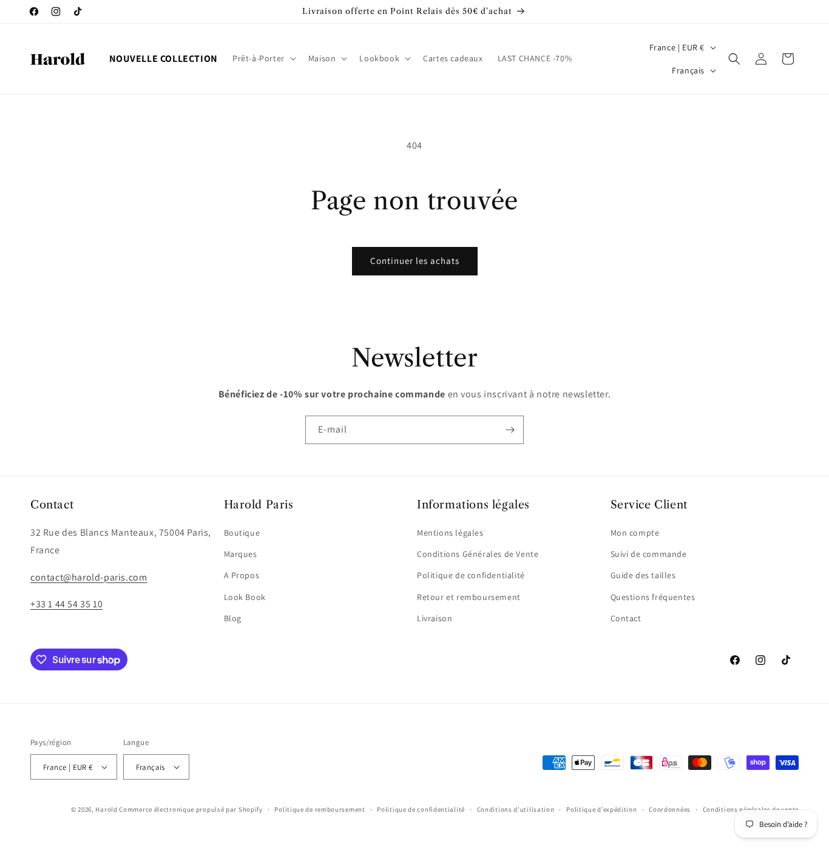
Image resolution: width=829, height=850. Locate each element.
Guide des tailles (643, 575)
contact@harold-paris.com (88, 577)
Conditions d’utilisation (516, 809)
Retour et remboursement (469, 597)
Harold (106, 809)
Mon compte (635, 532)
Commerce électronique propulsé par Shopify (190, 809)
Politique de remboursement (319, 809)
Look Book (245, 597)
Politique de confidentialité (471, 575)
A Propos (242, 575)
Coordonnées (670, 809)
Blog (233, 618)
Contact (626, 618)
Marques (240, 553)
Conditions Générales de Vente (477, 553)
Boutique (242, 532)
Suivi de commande (649, 553)
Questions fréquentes (653, 597)
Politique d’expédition (601, 809)
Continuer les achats (414, 260)
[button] (263, 58)
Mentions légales (450, 532)
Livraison (434, 618)
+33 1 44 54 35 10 (66, 604)
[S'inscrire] (509, 430)
